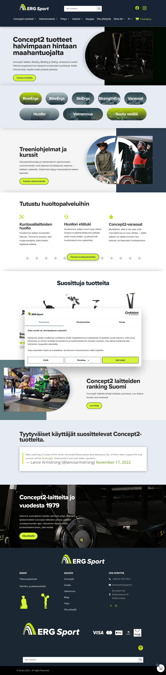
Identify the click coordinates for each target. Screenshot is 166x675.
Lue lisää (94, 406)
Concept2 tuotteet (23, 19)
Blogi (66, 597)
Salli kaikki (120, 360)
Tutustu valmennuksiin (34, 181)
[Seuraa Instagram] (116, 606)
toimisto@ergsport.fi (122, 585)
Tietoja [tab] (122, 322)
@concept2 (47, 458)
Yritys (63, 19)
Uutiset (76, 19)
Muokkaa (81, 360)
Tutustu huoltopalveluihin (83, 257)
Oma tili (118, 19)
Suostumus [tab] (44, 322)
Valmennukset (47, 19)
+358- (121, 579)
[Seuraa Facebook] (111, 606)
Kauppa (90, 19)
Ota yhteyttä (104, 19)
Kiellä (45, 360)
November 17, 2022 (113, 462)
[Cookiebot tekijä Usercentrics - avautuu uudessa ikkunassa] (127, 313)
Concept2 (69, 579)
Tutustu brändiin (24, 78)
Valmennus (69, 591)
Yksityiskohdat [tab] (83, 322)
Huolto (67, 585)
